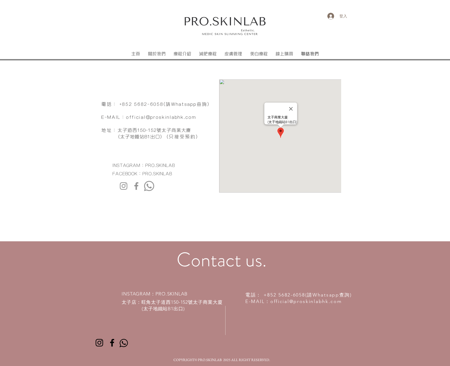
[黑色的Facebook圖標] (112, 343)
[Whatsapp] (149, 186)
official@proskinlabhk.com (161, 117)
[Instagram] (123, 186)
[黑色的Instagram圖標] (99, 343)
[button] (182, 54)
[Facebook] (136, 186)
